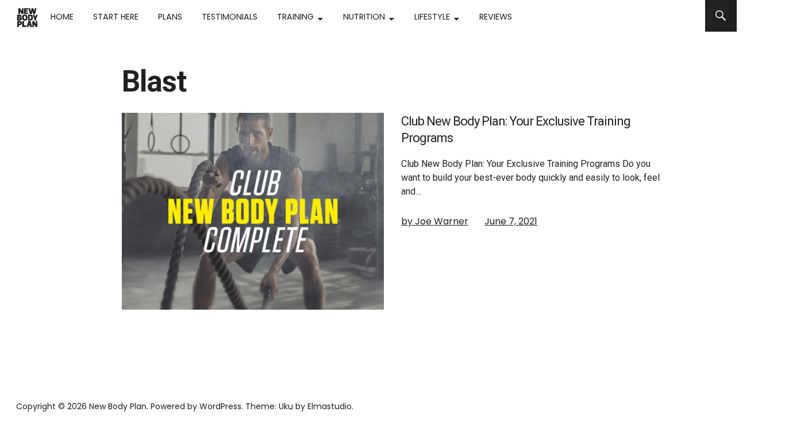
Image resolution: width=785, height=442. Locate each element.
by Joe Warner (434, 221)
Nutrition (364, 16)
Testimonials (229, 16)
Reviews (495, 16)
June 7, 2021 (510, 221)
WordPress (220, 406)
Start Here (115, 16)
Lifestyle (432, 16)
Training (295, 16)
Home (62, 16)
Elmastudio (329, 406)
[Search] (721, 16)
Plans (170, 16)
